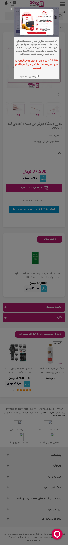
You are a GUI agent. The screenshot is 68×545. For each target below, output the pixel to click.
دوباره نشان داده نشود (29, 76)
